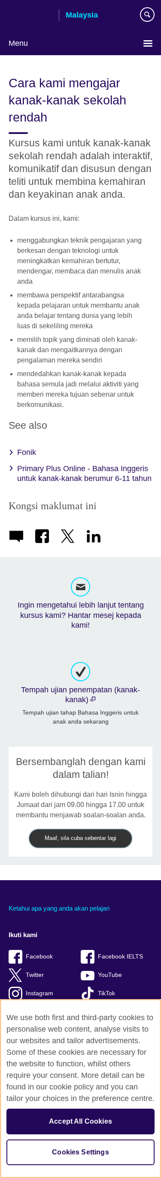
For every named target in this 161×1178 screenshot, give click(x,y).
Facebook (39, 956)
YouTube (110, 975)
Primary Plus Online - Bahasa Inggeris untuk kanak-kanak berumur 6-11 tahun (84, 473)
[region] (80, 1088)
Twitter (35, 975)
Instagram (39, 993)
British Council (30, 15)
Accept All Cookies (80, 1121)
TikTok (106, 993)
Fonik (26, 452)
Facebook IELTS (120, 956)
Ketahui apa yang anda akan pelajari (59, 908)
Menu (18, 43)
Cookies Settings (80, 1152)
